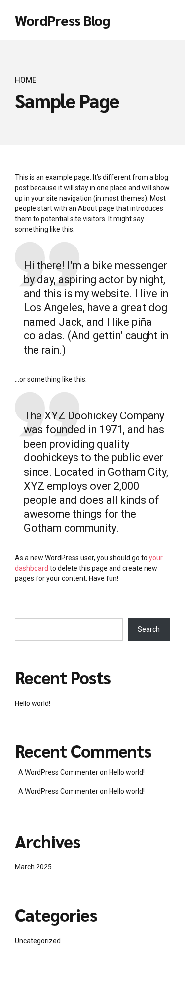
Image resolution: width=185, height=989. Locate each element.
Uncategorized (38, 941)
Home (26, 80)
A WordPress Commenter (58, 791)
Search (149, 629)
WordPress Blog (62, 20)
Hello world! (32, 703)
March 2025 (33, 867)
